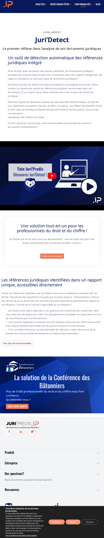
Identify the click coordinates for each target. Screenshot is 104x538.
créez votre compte (17, 406)
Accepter (57, 522)
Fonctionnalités (82, 4)
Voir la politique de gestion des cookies (21, 535)
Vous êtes (40, 4)
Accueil (46, 32)
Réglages (90, 522)
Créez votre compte (52, 256)
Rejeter (73, 522)
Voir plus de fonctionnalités (17, 343)
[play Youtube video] (52, 176)
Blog (98, 4)
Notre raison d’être (59, 4)
